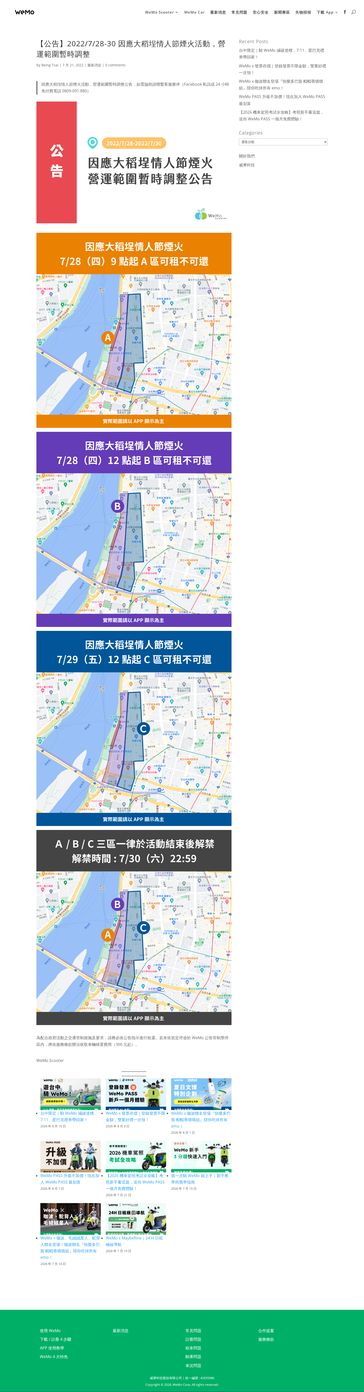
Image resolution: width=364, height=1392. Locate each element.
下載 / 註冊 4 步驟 (55, 1339)
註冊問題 (193, 1339)
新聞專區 (282, 12)
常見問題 (239, 12)
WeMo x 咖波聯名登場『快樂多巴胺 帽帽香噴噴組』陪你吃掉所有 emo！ (201, 1119)
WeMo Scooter (159, 12)
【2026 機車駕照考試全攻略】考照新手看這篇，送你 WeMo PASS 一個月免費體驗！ (135, 1182)
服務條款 (266, 1339)
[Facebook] (345, 17)
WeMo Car (194, 12)
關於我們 (247, 156)
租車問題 (193, 1348)
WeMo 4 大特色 (54, 1356)
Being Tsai (49, 65)
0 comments (115, 65)
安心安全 (261, 12)
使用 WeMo (50, 1330)
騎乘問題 (193, 1356)
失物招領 (303, 12)
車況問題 (193, 1365)
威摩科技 (247, 165)
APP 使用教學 (52, 1348)
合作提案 (266, 1330)
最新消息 (218, 12)
